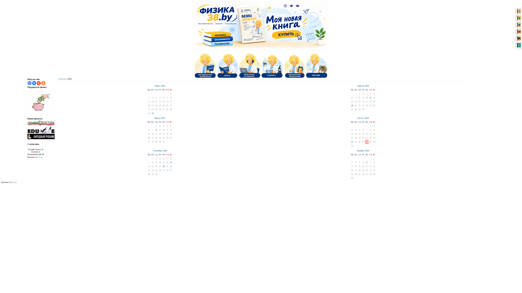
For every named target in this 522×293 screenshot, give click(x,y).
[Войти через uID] (29, 83)
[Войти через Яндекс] (39, 83)
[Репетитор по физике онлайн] (250, 65)
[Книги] (227, 65)
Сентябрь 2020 (160, 150)
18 (164, 166)
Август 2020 (363, 118)
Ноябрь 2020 (363, 150)
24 (352, 142)
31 (153, 113)
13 (171, 162)
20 (352, 105)
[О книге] (286, 34)
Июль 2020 (160, 118)
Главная (61, 79)
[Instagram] (285, 6)
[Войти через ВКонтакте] (34, 83)
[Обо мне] (317, 65)
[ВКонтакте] (298, 6)
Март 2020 (160, 86)
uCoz (40, 157)
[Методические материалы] (205, 65)
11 (370, 97)
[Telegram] (291, 6)
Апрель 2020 (363, 86)
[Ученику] (272, 65)
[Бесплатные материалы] (294, 65)
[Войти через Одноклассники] (43, 83)
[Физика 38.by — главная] (217, 15)
